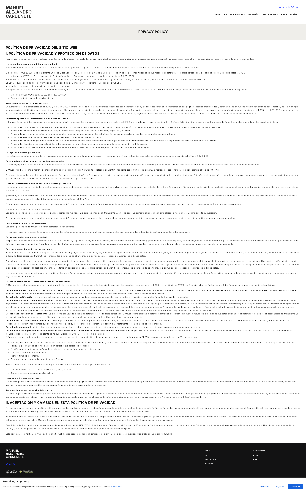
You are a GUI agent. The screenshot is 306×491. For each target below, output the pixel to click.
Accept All (296, 487)
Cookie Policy (116, 487)
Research (253, 14)
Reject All (280, 487)
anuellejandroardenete (19, 12)
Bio (225, 14)
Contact (294, 14)
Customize (264, 487)
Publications (236, 14)
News (284, 14)
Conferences (269, 14)
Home (218, 14)
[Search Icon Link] (297, 7)
